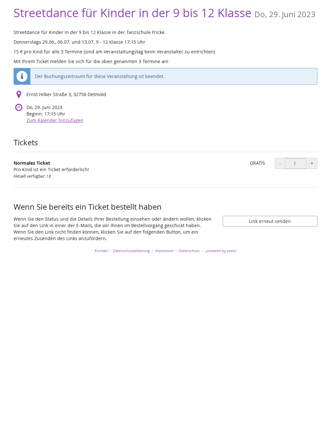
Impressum (164, 250)
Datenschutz (189, 250)
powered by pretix (221, 250)
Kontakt (101, 250)
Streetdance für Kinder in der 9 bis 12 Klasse (164, 13)
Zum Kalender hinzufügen (55, 120)
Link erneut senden (270, 221)
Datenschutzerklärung (131, 250)
